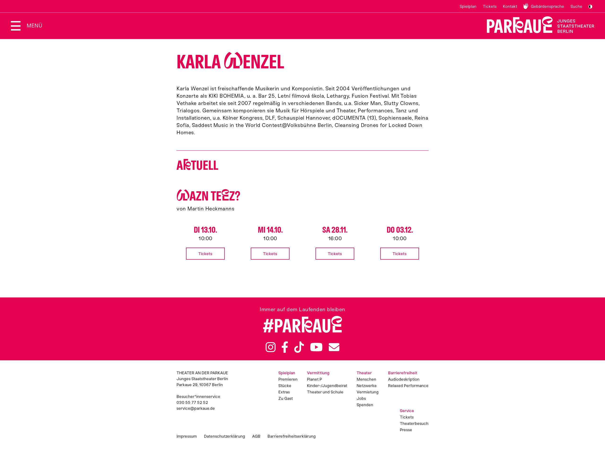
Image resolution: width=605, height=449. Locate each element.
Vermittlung (318, 373)
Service (407, 410)
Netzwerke (367, 385)
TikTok (299, 347)
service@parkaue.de (196, 408)
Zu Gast (285, 398)
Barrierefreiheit (402, 373)
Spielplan (468, 6)
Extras (284, 392)
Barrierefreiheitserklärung (292, 436)
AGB (256, 436)
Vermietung (368, 392)
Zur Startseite (537, 24)
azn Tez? (208, 196)
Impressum (187, 436)
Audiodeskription (403, 379)
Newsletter (334, 347)
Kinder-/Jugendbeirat (327, 385)
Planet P (314, 379)
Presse (406, 429)
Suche (576, 6)
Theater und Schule (325, 392)
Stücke (284, 385)
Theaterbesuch (414, 423)
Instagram (271, 347)
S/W (590, 6)
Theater (364, 373)
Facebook (285, 347)
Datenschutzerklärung (224, 436)
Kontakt (510, 6)
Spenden (365, 404)
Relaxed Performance (408, 385)
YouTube (316, 347)
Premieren (288, 379)
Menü (34, 25)
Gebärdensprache (547, 6)
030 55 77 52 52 (192, 402)
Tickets (490, 6)
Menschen (366, 379)
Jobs (361, 398)
